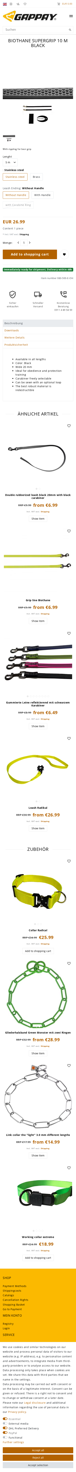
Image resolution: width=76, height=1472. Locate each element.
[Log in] (11, 3)
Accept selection (38, 1465)
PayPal (13, 1433)
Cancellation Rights (15, 1300)
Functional (16, 1437)
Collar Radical (38, 930)
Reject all (38, 1457)
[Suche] (69, 30)
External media (19, 1423)
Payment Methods (15, 1286)
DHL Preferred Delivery (24, 1428)
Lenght (7, 156)
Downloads (11, 330)
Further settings (13, 1442)
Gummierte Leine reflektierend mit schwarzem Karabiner (38, 704)
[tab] (38, 323)
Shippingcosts (12, 1290)
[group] (38, 457)
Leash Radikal (38, 807)
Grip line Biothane (38, 600)
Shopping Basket (14, 1304)
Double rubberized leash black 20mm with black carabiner (38, 496)
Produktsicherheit (16, 344)
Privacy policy (17, 1412)
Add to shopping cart (30, 254)
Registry (8, 1323)
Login (6, 1328)
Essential (15, 1419)
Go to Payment (12, 1309)
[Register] (18, 3)
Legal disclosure (35, 1402)
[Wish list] (24, 3)
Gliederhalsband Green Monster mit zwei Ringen (38, 1032)
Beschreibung (13, 323)
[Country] (5, 3)
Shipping (24, 234)
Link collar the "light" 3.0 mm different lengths (38, 1134)
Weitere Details (14, 337)
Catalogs (8, 1295)
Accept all (38, 1450)
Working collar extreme (38, 1237)
